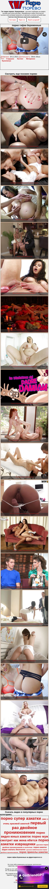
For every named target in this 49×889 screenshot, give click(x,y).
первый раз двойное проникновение (25, 828)
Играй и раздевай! (33, 20)
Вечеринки (30, 59)
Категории (12, 20)
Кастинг (20, 59)
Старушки (10, 59)
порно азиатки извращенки (25, 842)
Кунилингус (6, 61)
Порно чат (22, 20)
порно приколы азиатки (33, 852)
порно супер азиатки (21, 818)
